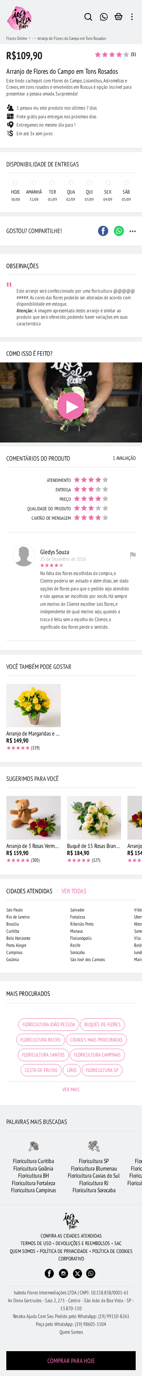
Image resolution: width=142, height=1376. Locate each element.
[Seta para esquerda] (8, 148)
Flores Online (16, 38)
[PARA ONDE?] (88, 18)
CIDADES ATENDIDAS (46, 891)
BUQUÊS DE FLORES (102, 1024)
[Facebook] (49, 1277)
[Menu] (132, 18)
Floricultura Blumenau (94, 1168)
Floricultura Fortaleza (33, 1183)
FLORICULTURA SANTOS (43, 1054)
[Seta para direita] (134, 148)
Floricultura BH (33, 1175)
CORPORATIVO (71, 1258)
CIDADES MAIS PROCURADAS (96, 1039)
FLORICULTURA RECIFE (41, 1039)
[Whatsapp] (90, 1277)
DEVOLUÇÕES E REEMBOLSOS (83, 1243)
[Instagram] (63, 1277)
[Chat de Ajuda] (104, 16)
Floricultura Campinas (33, 1190)
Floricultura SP (94, 1161)
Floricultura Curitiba (33, 1161)
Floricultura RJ (93, 1183)
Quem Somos (71, 1332)
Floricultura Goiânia (33, 1168)
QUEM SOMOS (23, 1251)
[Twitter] (77, 1273)
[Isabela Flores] (71, 1221)
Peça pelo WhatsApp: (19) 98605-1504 (71, 1324)
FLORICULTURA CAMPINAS (97, 1054)
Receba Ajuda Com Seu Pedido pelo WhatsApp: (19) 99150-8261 (71, 1316)
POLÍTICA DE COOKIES (112, 1251)
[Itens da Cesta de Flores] (118, 18)
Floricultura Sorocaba (94, 1190)
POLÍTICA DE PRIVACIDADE (64, 1251)
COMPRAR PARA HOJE (71, 1361)
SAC (117, 1243)
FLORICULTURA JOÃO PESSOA (48, 1024)
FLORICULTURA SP (102, 1070)
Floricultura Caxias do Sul (94, 1175)
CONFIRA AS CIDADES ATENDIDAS (71, 1235)
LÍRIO (72, 1070)
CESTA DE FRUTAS (41, 1070)
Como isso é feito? (29, 353)
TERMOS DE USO (36, 1243)
